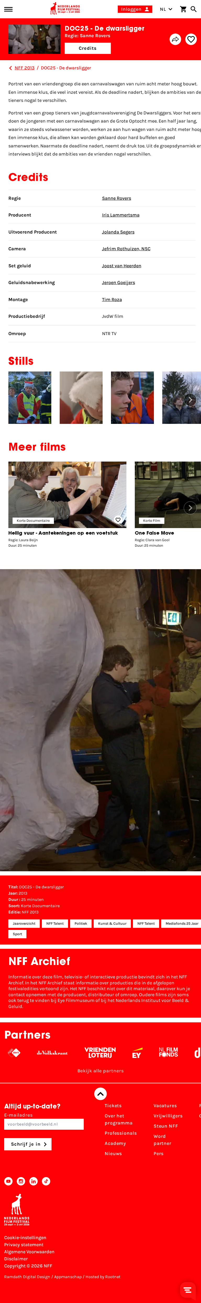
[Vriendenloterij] (82, 1052)
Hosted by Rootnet (103, 1276)
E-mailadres (18, 1115)
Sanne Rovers (116, 198)
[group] (67, 506)
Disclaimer (16, 1259)
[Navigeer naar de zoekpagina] (194, 9)
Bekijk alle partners (100, 1071)
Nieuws (113, 1153)
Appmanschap (68, 1276)
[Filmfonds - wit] (151, 1052)
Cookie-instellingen (25, 1237)
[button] (190, 399)
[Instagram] (21, 1181)
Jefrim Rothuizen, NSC (126, 249)
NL (163, 9)
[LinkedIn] (33, 1181)
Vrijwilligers (168, 1116)
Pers (159, 1153)
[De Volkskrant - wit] (35, 1052)
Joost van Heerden (121, 266)
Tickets (113, 1105)
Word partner (162, 1139)
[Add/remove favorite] (191, 39)
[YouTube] (8, 1181)
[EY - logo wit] (120, 1052)
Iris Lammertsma (120, 215)
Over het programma (119, 1119)
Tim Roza (112, 299)
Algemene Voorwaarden (29, 1252)
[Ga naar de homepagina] (65, 9)
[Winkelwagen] (183, 9)
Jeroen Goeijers (118, 282)
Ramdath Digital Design (27, 1276)
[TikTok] (46, 1181)
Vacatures (165, 1105)
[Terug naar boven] (100, 1094)
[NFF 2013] (10, 68)
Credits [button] (88, 48)
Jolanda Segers (118, 232)
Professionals (121, 1133)
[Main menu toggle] (8, 9)
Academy (115, 1143)
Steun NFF (166, 1126)
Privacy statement (23, 1244)
